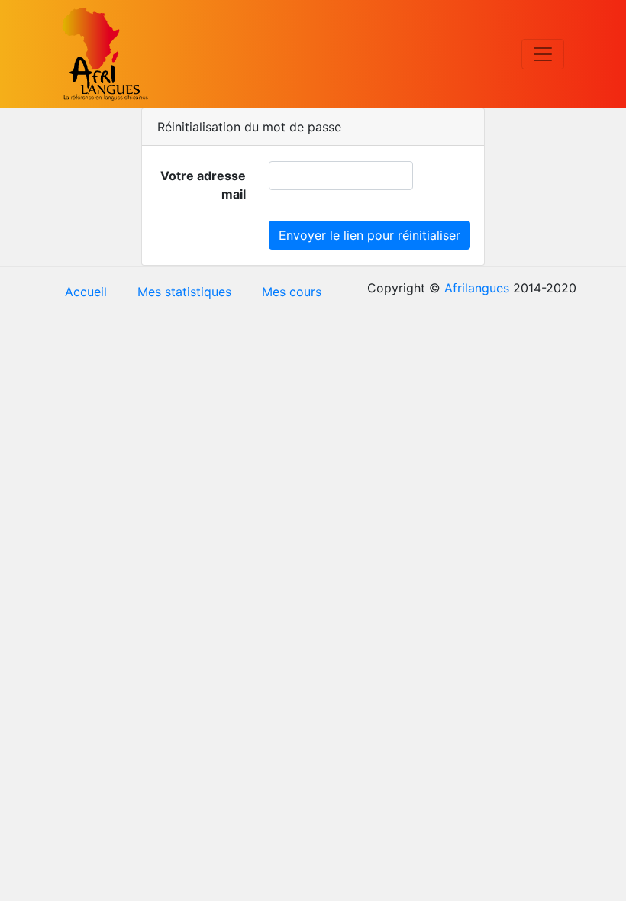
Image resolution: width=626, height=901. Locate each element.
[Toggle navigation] (542, 54)
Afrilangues (476, 287)
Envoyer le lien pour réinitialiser (369, 235)
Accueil (86, 291)
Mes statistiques (184, 291)
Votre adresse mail (203, 185)
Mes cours (291, 291)
